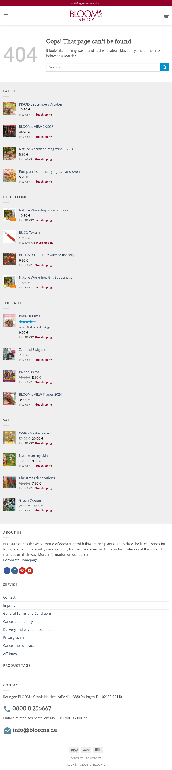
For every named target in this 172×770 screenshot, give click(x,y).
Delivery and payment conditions (29, 629)
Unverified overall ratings (34, 327)
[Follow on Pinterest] (22, 570)
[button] (5, 16)
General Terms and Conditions (27, 613)
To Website (94, 758)
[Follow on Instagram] (14, 570)
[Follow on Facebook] (7, 570)
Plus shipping (43, 114)
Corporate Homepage (20, 560)
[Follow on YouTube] (29, 570)
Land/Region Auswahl (83, 3)
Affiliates (10, 654)
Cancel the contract (18, 645)
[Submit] (164, 67)
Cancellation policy (18, 621)
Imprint (9, 605)
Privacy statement (17, 637)
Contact (9, 597)
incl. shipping (43, 220)
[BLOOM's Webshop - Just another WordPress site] (86, 16)
